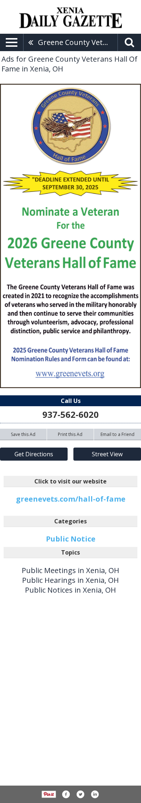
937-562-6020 (70, 414)
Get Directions (33, 454)
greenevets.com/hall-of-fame (70, 498)
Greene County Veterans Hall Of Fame (78, 42)
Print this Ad (70, 434)
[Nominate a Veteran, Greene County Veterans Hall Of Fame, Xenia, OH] (70, 236)
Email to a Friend (117, 434)
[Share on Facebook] (65, 794)
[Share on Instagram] (94, 794)
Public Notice (70, 539)
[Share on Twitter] (80, 794)
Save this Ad (23, 434)
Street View (107, 454)
